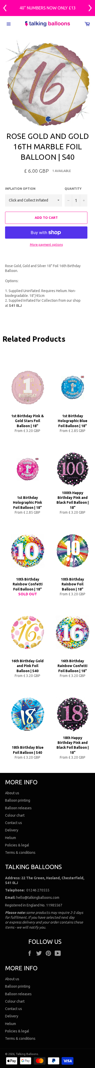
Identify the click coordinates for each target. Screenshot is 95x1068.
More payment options (46, 244)
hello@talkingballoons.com (37, 898)
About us (12, 793)
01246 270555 (37, 890)
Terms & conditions (20, 852)
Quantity (73, 188)
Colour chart (15, 815)
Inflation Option (20, 188)
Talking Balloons (27, 1054)
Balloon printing (17, 800)
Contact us (13, 823)
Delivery (11, 830)
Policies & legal (17, 845)
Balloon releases (18, 808)
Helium (10, 838)
